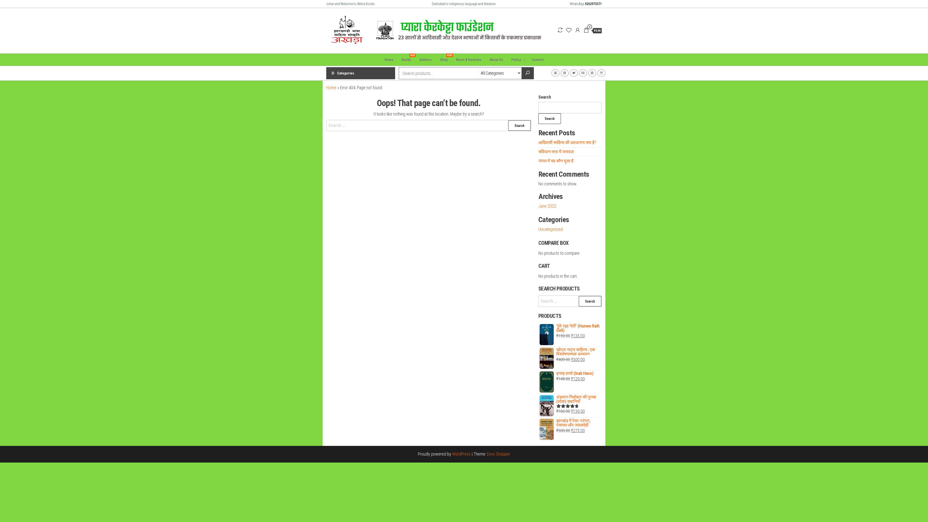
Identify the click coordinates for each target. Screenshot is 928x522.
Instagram (565, 73)
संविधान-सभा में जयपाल (556, 151)
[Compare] (560, 30)
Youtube (583, 73)
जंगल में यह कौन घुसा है (555, 160)
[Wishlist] (569, 30)
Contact (538, 60)
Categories (345, 73)
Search (544, 97)
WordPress (461, 454)
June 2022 (547, 206)
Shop (445, 58)
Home (388, 60)
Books (408, 58)
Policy (516, 60)
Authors (425, 60)
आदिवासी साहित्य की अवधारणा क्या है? (567, 142)
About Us (496, 60)
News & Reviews (468, 60)
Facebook (555, 73)
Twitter (574, 73)
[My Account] (577, 30)
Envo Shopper (498, 454)
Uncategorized (550, 229)
